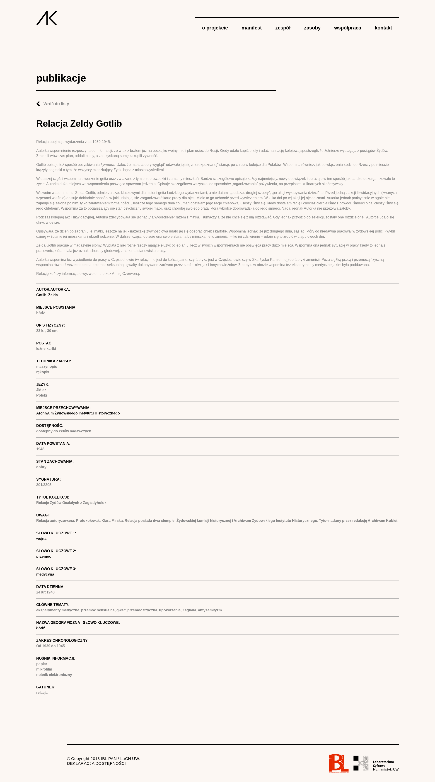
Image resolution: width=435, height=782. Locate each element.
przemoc (43, 556)
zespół (282, 28)
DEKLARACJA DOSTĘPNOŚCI (96, 763)
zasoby (312, 28)
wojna (41, 538)
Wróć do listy (56, 104)
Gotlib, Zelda (47, 295)
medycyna (45, 574)
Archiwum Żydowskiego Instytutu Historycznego (78, 413)
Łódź (40, 628)
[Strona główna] (46, 18)
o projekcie (215, 28)
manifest (252, 28)
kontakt (383, 28)
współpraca (347, 28)
